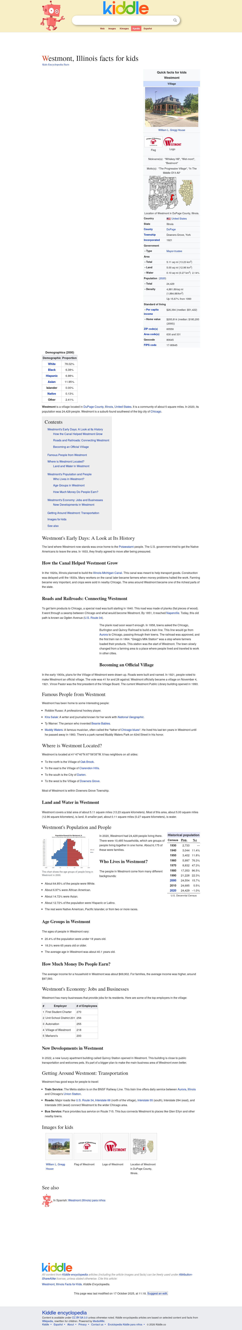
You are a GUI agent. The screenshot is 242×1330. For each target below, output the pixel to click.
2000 (173, 880)
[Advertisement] (121, 42)
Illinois (109, 407)
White (52, 364)
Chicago (156, 411)
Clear (168, 20)
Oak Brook (87, 762)
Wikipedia (47, 1321)
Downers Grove (90, 781)
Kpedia (136, 28)
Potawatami (126, 547)
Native (51, 393)
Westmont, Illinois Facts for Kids (62, 1284)
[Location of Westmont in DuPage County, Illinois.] (172, 192)
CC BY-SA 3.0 (80, 1317)
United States (179, 218)
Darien (81, 775)
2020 (162, 278)
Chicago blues (130, 730)
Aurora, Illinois (187, 1089)
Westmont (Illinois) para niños (86, 1200)
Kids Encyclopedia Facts (55, 64)
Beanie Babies (100, 723)
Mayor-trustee (174, 251)
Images (112, 28)
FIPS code (150, 345)
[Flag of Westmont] (153, 141)
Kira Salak (51, 717)
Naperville (172, 613)
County (148, 229)
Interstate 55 (145, 1100)
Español (148, 28)
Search (175, 20)
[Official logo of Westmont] (172, 141)
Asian (52, 382)
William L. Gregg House (171, 130)
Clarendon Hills (89, 768)
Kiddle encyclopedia (75, 1274)
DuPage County (93, 407)
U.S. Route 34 (93, 618)
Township (150, 234)
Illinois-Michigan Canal (107, 573)
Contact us (97, 1324)
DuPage (171, 229)
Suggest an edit (157, 1293)
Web (102, 28)
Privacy (82, 1324)
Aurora (103, 634)
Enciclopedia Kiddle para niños (125, 1324)
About (70, 1324)
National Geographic (131, 717)
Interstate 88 (103, 1100)
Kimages (124, 28)
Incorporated (152, 240)
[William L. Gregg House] (171, 106)
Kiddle (45, 1324)
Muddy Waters (54, 730)
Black (52, 370)
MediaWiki (98, 1321)
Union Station (72, 1094)
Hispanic (52, 376)
